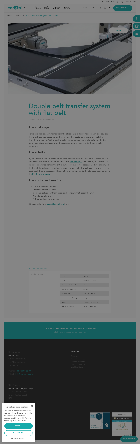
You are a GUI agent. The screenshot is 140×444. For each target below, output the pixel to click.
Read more (22, 421)
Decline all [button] (18, 433)
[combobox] (32, 406)
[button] (18, 438)
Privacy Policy (12, 421)
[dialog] (18, 422)
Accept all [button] (19, 426)
